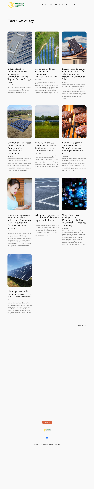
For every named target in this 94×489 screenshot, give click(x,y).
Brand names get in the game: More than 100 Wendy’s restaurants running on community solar (73, 148)
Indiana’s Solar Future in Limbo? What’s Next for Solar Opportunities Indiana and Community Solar (73, 74)
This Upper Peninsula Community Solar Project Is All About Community (19, 294)
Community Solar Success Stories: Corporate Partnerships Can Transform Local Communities (19, 148)
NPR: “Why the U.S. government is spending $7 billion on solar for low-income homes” (46, 147)
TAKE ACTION (47, 422)
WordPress (58, 444)
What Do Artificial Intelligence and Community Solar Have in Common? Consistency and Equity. (74, 220)
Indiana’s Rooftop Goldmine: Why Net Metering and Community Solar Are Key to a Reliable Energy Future (19, 75)
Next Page (82, 325)
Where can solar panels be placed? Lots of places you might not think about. (47, 218)
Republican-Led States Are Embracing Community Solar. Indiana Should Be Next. (46, 73)
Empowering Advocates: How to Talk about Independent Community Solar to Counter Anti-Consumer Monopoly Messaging (19, 221)
